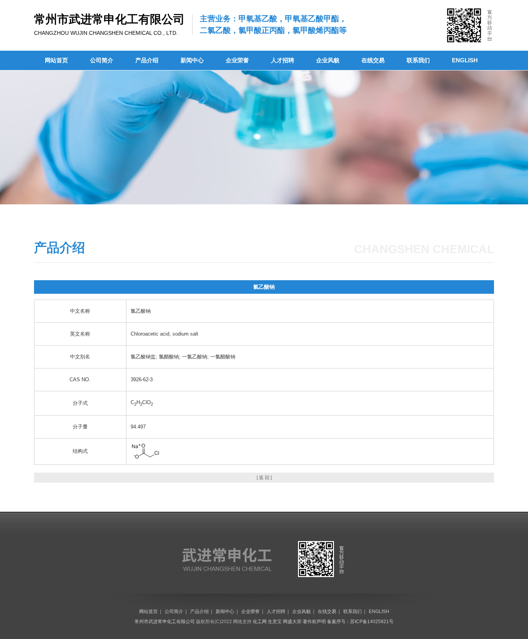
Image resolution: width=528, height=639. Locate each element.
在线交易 (373, 60)
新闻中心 (192, 60)
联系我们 (418, 60)
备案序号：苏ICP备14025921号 (360, 621)
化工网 (260, 621)
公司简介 (101, 60)
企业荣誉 (237, 60)
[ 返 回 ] (264, 477)
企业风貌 (327, 60)
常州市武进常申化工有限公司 (165, 621)
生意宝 (275, 621)
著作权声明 (314, 621)
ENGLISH (465, 60)
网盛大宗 (292, 621)
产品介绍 (146, 60)
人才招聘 (282, 60)
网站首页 (56, 60)
